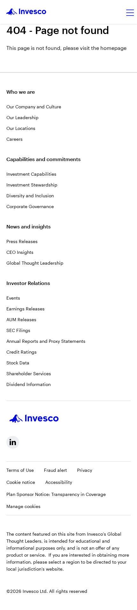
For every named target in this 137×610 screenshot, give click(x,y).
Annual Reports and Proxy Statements (45, 341)
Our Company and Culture (33, 106)
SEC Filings (18, 330)
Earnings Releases (25, 308)
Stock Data (17, 362)
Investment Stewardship (31, 184)
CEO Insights (19, 252)
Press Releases (22, 241)
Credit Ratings (21, 352)
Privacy (84, 470)
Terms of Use (20, 470)
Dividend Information (28, 384)
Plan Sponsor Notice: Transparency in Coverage (56, 494)
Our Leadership (22, 117)
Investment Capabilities (31, 174)
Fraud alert (55, 470)
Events (13, 298)
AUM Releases (21, 319)
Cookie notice (20, 482)
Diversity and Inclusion (30, 195)
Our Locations (20, 128)
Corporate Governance (30, 206)
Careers (14, 139)
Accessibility (58, 482)
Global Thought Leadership (34, 263)
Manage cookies (23, 506)
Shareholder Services (28, 373)
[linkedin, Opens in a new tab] (12, 442)
